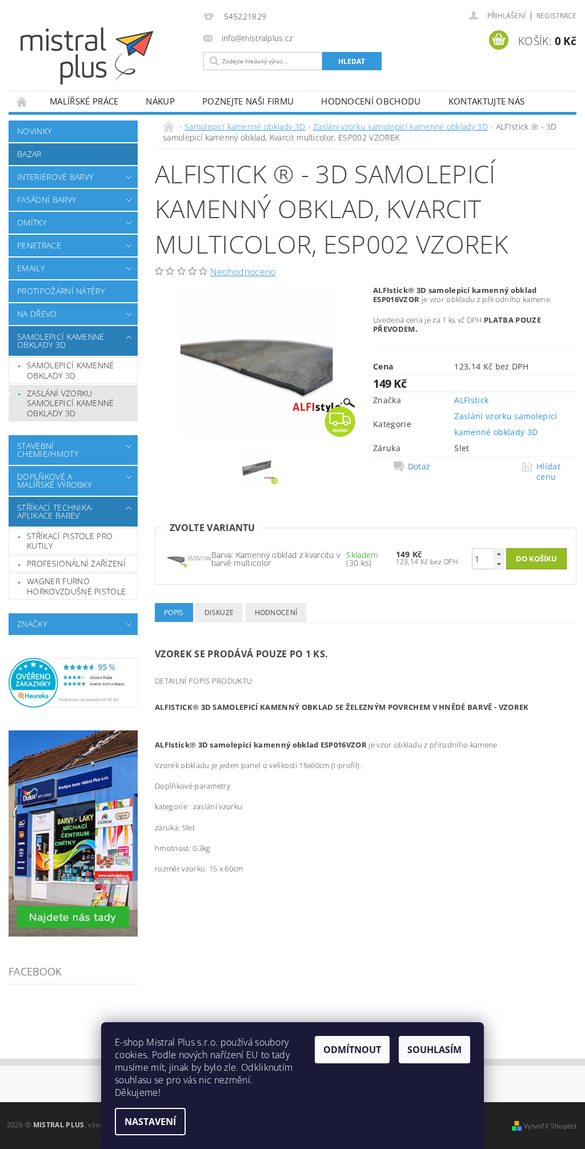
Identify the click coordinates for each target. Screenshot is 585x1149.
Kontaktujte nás (486, 101)
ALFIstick (471, 400)
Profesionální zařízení (76, 563)
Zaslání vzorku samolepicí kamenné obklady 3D (70, 403)
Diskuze (219, 612)
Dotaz (419, 466)
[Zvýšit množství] (499, 553)
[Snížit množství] (499, 564)
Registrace (556, 16)
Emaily (31, 268)
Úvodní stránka (22, 101)
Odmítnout (352, 1049)
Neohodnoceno (243, 272)
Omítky (31, 222)
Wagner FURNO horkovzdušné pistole (76, 586)
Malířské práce (84, 101)
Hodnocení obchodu (370, 101)
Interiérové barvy (55, 176)
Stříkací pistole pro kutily (70, 541)
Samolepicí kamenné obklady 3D (61, 340)
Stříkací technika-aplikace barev (55, 511)
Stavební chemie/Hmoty (47, 449)
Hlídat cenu (548, 471)
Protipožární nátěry (61, 291)
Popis (174, 612)
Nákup (160, 101)
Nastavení (150, 1121)
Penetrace (39, 245)
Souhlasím (434, 1049)
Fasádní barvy (46, 199)
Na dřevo (37, 313)
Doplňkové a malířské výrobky (54, 480)
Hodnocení (276, 612)
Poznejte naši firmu (248, 101)
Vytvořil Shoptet (550, 1126)
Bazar (29, 153)
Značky (32, 623)
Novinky (34, 131)
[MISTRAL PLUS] (109, 56)
